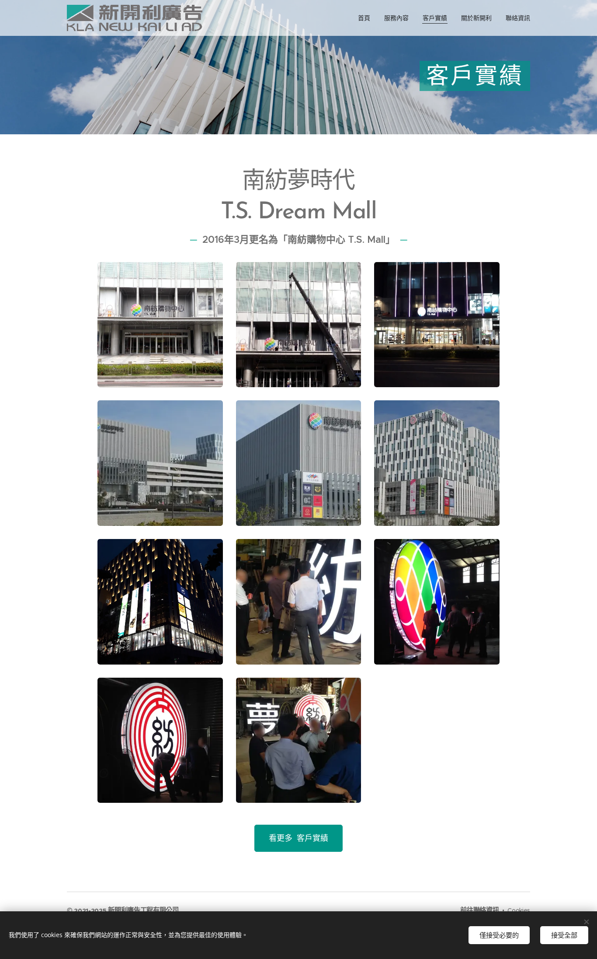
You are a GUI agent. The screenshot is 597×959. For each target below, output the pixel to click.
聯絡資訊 (486, 910)
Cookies (518, 910)
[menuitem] (366, 18)
